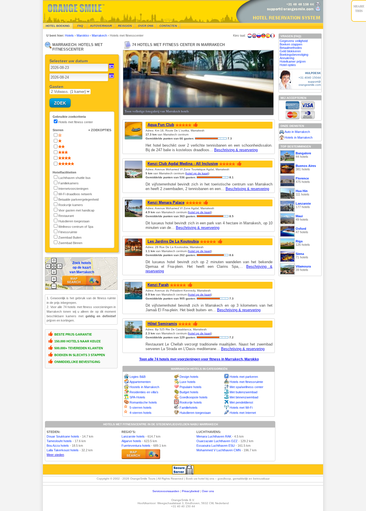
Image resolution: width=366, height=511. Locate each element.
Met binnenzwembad (244, 397)
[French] (272, 35)
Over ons (208, 491)
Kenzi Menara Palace (166, 202)
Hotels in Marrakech (299, 137)
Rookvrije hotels (191, 402)
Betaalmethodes (291, 47)
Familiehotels (189, 407)
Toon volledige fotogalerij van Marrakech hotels (157, 111)
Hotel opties (288, 65)
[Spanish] (268, 35)
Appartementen (140, 382)
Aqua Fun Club (161, 125)
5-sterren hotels (141, 407)
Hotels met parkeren (244, 376)
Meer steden (55, 454)
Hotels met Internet (243, 412)
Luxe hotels (188, 382)
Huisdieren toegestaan (195, 412)
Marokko (83, 35)
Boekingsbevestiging (294, 54)
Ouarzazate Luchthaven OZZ (217, 441)
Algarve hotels (131, 441)
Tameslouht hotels (59, 441)
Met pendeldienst (241, 402)
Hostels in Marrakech (144, 387)
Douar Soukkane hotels (63, 436)
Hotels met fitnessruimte (246, 382)
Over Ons (146, 25)
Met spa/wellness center (246, 387)
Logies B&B (138, 376)
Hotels (70, 35)
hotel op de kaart (197, 173)
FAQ (80, 25)
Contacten (168, 25)
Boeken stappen (291, 44)
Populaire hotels (191, 387)
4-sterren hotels (141, 412)
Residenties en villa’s (144, 392)
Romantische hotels (143, 402)
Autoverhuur (101, 25)
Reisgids (125, 25)
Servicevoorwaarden (165, 491)
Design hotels (189, 376)
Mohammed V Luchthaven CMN (218, 450)
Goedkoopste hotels (194, 397)
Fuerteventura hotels (136, 445)
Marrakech (100, 35)
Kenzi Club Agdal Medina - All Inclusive (183, 163)
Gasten (56, 86)
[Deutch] (263, 35)
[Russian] (258, 35)
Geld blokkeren (290, 51)
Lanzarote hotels (133, 436)
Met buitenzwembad (243, 392)
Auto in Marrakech (297, 131)
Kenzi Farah (158, 285)
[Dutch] (249, 35)
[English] (254, 35)
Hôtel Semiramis (162, 324)
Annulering (287, 58)
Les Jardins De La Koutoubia (173, 241)
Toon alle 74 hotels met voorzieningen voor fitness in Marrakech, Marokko (199, 359)
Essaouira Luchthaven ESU (215, 445)
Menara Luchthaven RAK (213, 436)
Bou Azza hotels (58, 445)
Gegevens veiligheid (294, 41)
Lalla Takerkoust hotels (63, 450)
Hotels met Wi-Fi (241, 407)
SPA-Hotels (137, 397)
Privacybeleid (190, 491)
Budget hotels (189, 392)
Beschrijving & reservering (236, 150)
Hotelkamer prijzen (293, 61)
